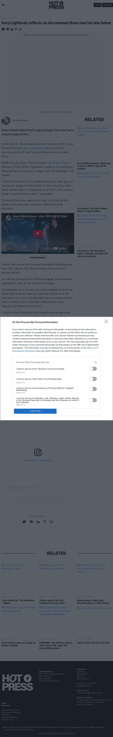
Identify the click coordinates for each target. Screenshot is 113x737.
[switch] (93, 369)
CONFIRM (35, 411)
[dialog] (56, 368)
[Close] (107, 322)
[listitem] (56, 362)
